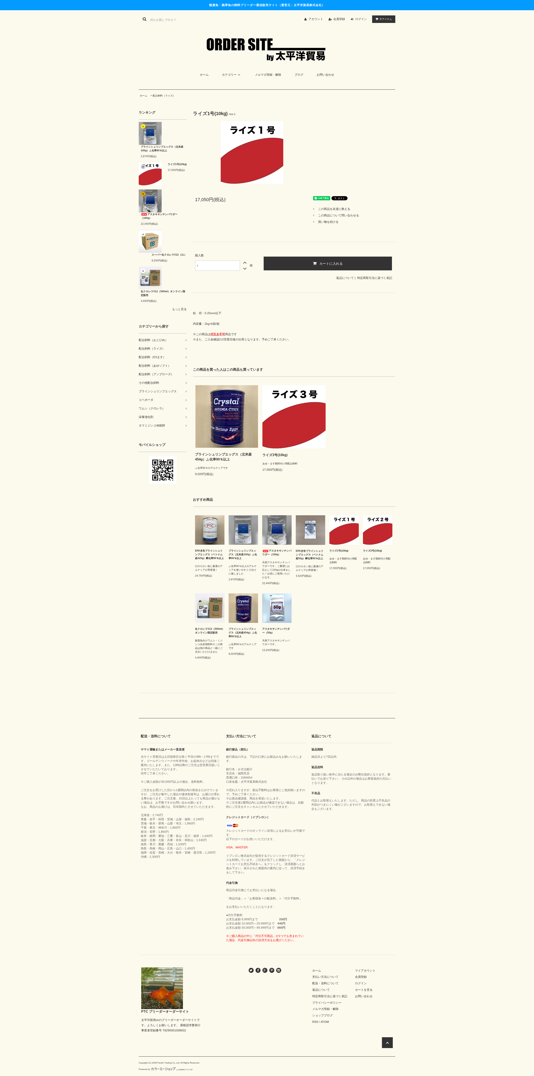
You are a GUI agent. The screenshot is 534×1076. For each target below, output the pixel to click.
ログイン (361, 19)
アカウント (316, 19)
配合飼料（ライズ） (164, 95)
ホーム (204, 74)
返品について (345, 278)
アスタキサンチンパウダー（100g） (159, 216)
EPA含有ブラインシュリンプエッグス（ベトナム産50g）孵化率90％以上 (309, 554)
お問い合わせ (325, 74)
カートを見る (364, 989)
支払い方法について (325, 976)
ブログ (299, 74)
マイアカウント (365, 970)
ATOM (325, 1021)
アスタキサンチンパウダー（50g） (276, 630)
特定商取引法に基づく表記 (374, 278)
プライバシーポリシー (326, 1002)
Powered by (144, 1069)
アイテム (386, 19)
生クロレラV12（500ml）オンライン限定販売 (163, 293)
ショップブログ (322, 1015)
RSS (315, 1021)
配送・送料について (325, 983)
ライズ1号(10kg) (177, 164)
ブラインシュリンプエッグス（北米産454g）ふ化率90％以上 (223, 457)
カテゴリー (229, 74)
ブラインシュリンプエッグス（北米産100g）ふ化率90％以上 (162, 148)
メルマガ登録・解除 (268, 74)
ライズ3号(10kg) (274, 455)
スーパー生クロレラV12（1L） (169, 254)
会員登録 (339, 19)
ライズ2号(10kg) (372, 550)
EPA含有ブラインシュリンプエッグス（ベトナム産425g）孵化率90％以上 (209, 554)
